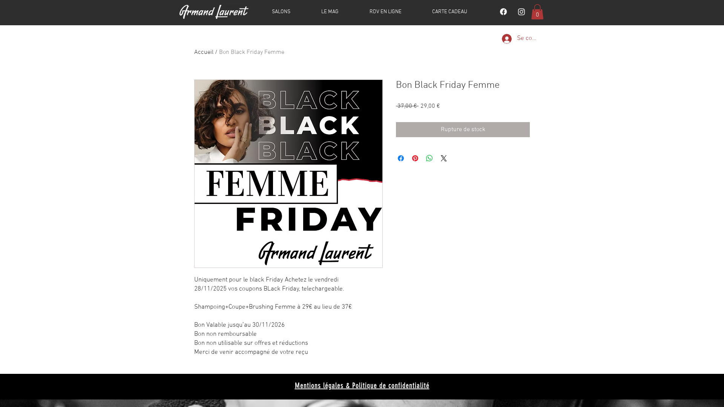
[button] (537, 12)
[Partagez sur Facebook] (400, 158)
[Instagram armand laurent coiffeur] (521, 11)
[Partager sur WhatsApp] (429, 158)
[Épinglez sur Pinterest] (415, 158)
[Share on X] (443, 158)
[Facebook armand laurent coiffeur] (503, 11)
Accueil (203, 52)
